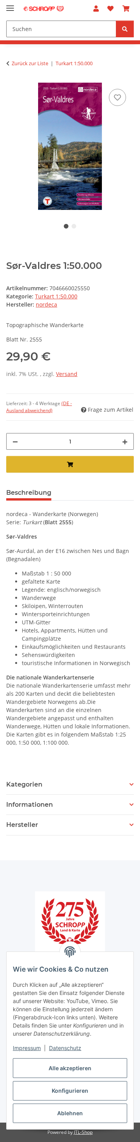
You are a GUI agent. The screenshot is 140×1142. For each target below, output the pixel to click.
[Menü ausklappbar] (10, 5)
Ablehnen (70, 1113)
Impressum (27, 1048)
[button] (96, 8)
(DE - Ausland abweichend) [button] (39, 407)
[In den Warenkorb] (70, 464)
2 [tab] (74, 226)
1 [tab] (66, 226)
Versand (66, 374)
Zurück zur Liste (30, 63)
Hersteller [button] (22, 824)
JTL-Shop (83, 1132)
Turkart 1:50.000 (56, 296)
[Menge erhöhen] (124, 441)
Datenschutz (65, 1048)
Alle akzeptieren (70, 1068)
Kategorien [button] (24, 784)
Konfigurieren (70, 1090)
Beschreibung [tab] (28, 492)
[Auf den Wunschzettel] (117, 97)
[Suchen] (125, 29)
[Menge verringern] (15, 441)
